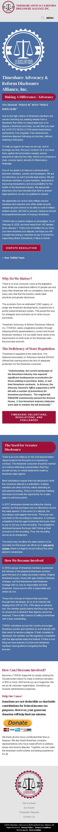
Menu (50, 18)
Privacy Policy (27, 827)
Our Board (29, 807)
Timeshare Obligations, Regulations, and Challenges (29, 417)
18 (17, 401)
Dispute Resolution (21, 248)
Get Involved (29, 803)
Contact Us (29, 816)
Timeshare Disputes (29, 812)
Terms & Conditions (43, 827)
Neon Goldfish (35, 830)
